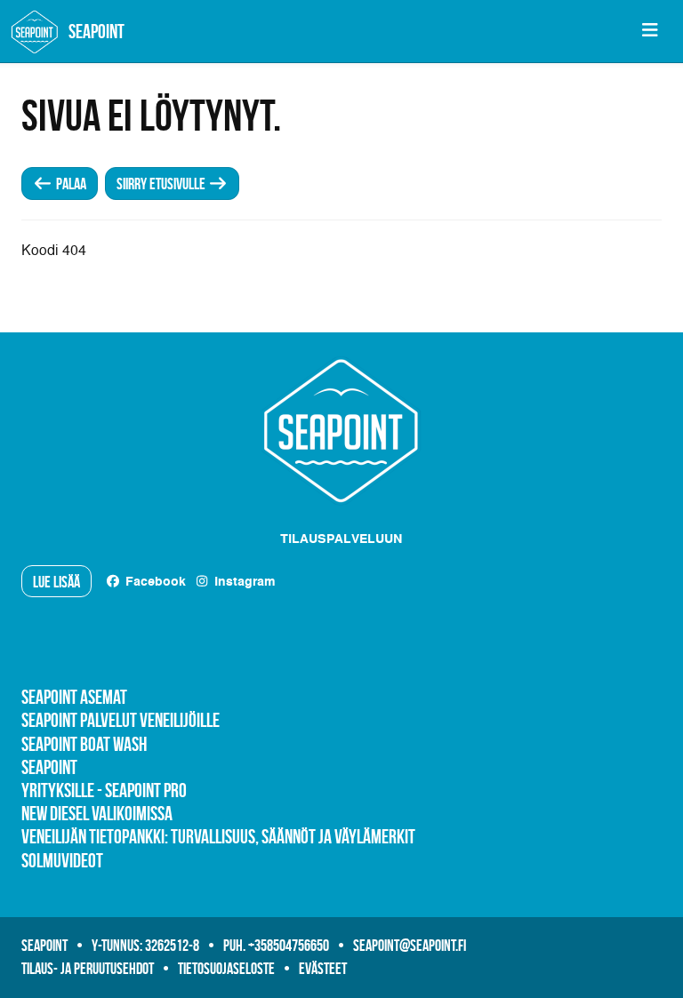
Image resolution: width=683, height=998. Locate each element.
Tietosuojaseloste (226, 969)
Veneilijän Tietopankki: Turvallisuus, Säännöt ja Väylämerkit (218, 836)
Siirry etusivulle (162, 184)
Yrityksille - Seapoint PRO (104, 790)
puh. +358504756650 (276, 945)
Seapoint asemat (74, 696)
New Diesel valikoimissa (97, 813)
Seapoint (49, 767)
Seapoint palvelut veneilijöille (120, 720)
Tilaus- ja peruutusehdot (87, 969)
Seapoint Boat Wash (84, 743)
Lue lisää (56, 582)
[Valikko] (649, 31)
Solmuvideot (62, 860)
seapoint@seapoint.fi (409, 945)
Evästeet (323, 969)
